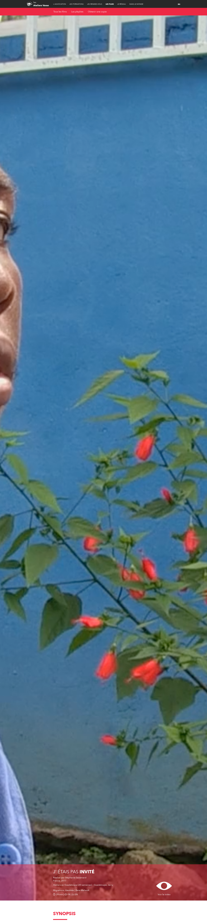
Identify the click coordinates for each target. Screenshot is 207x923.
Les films (110, 4)
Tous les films (60, 11)
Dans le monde (136, 4)
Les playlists (77, 11)
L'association (59, 4)
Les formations (76, 4)
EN (179, 4)
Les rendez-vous (94, 4)
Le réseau (121, 4)
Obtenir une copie (97, 11)
